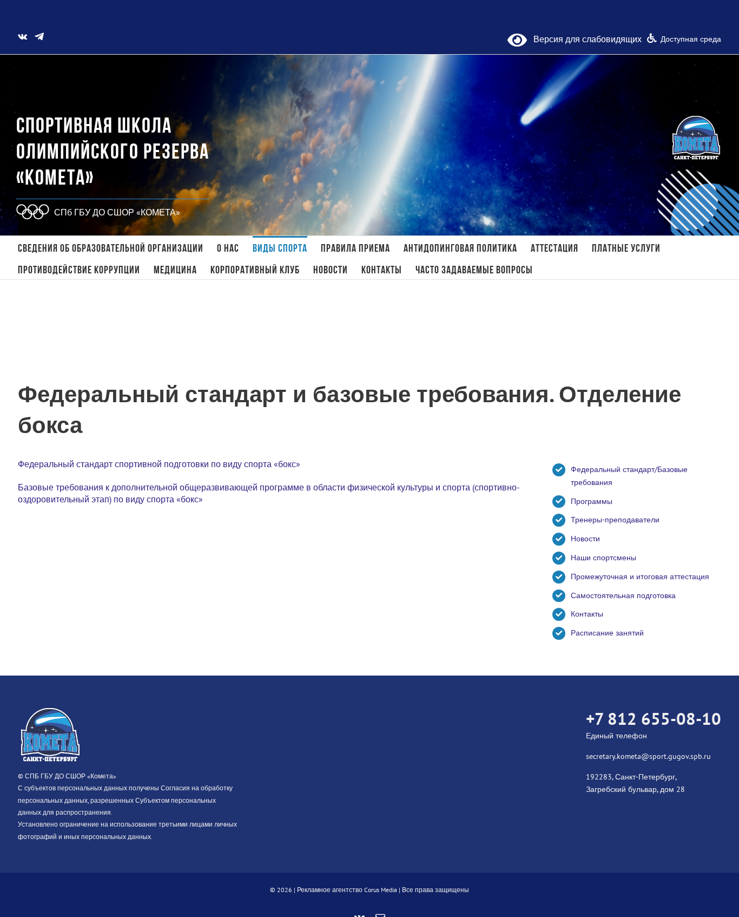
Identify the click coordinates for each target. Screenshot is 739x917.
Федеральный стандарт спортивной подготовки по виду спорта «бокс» (159, 463)
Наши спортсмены (603, 557)
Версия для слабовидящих (584, 39)
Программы (591, 501)
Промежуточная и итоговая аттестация (640, 576)
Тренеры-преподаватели (615, 520)
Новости (585, 538)
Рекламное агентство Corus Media (347, 890)
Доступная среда (691, 39)
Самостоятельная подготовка (623, 595)
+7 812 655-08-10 (653, 719)
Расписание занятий (607, 633)
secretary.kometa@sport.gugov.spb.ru (648, 756)
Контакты (587, 614)
